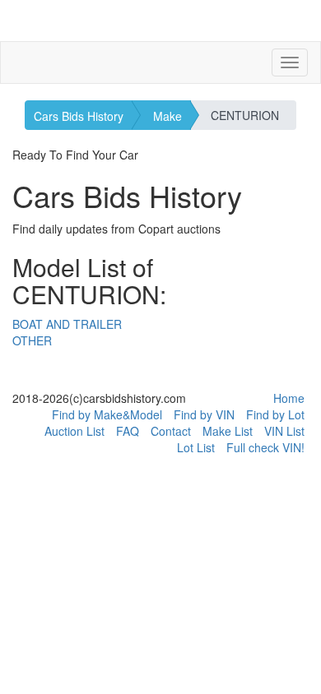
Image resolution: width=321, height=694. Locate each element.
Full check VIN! (265, 447)
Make (167, 116)
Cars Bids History (78, 116)
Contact (171, 431)
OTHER (32, 340)
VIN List (284, 431)
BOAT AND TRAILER (67, 324)
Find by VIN (204, 414)
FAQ (127, 431)
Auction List (74, 431)
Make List (227, 431)
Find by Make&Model (107, 414)
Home (289, 398)
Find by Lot (275, 414)
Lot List (196, 447)
